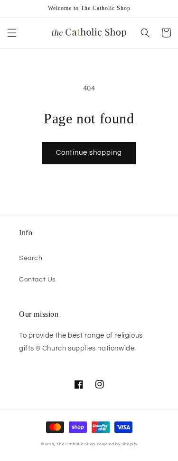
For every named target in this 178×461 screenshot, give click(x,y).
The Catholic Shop (75, 444)
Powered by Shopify (117, 444)
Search (31, 258)
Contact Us (37, 279)
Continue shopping (89, 152)
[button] (11, 32)
